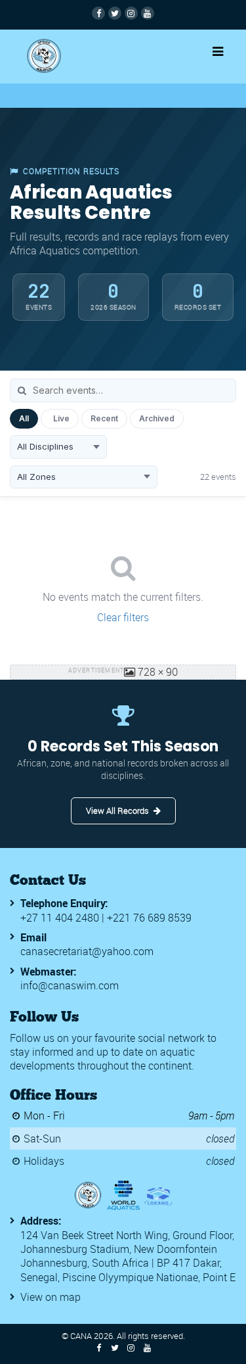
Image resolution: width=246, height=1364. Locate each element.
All (24, 418)
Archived (156, 418)
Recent (104, 418)
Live (61, 418)
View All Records (117, 810)
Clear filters (123, 617)
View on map (50, 1297)
